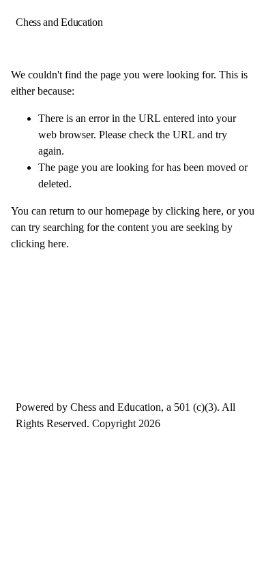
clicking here (193, 211)
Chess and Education (59, 22)
